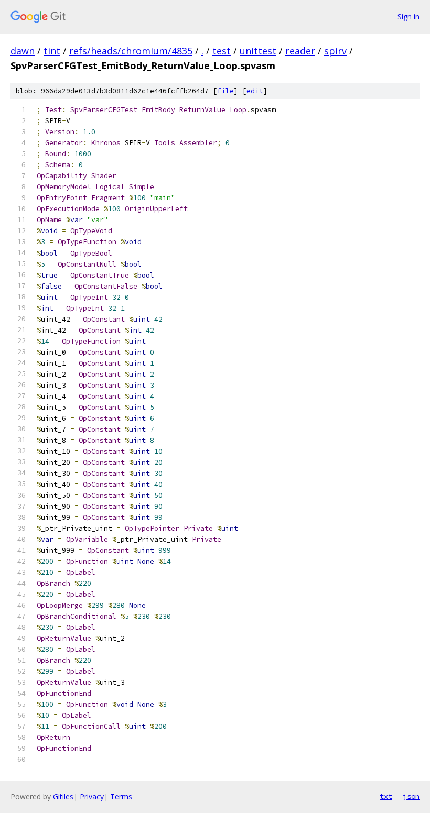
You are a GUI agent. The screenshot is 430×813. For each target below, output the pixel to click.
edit (254, 90)
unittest (258, 51)
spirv (335, 51)
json (411, 796)
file (225, 90)
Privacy (92, 796)
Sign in (408, 16)
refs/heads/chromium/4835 (130, 51)
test (221, 51)
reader (300, 51)
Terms (121, 796)
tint (52, 51)
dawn (22, 51)
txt (386, 796)
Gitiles (63, 796)
